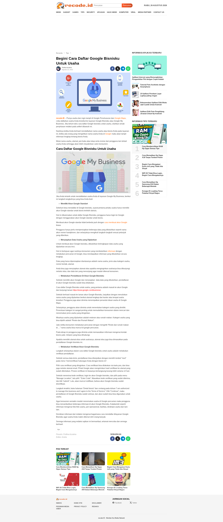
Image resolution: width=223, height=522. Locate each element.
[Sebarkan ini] (112, 68)
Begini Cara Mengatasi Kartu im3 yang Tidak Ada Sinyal (152, 166)
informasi (111, 251)
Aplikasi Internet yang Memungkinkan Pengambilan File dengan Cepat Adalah (148, 78)
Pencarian (127, 5)
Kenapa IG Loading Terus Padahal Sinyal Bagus (152, 192)
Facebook (118, 503)
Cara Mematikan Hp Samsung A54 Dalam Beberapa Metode (150, 184)
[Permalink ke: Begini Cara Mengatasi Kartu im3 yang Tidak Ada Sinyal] (118, 458)
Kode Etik (78, 503)
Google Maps (120, 118)
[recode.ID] (74, 5)
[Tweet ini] (117, 68)
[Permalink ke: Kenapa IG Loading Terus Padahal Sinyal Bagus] (118, 479)
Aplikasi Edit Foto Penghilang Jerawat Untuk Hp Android (152, 112)
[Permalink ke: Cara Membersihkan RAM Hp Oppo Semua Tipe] (67, 458)
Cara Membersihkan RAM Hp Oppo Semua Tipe (152, 147)
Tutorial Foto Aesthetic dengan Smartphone (152, 86)
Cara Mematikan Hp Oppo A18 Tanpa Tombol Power (152, 156)
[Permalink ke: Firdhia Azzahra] (58, 69)
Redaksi (95, 506)
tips (58, 429)
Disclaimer (96, 503)
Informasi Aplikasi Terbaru (147, 53)
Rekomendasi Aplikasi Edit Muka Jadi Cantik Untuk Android (153, 103)
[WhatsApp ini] (128, 68)
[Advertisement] (111, 33)
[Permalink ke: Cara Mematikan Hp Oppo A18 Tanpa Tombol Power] (93, 458)
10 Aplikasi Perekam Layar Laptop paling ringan (150, 95)
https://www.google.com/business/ (87, 290)
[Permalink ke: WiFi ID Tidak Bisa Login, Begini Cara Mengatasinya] (67, 479)
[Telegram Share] (123, 68)
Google (108, 134)
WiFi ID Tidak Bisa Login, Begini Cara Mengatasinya (152, 174)
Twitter (134, 503)
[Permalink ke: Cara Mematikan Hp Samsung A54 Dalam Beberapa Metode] (93, 479)
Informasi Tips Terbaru (144, 121)
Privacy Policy (80, 506)
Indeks (59, 503)
